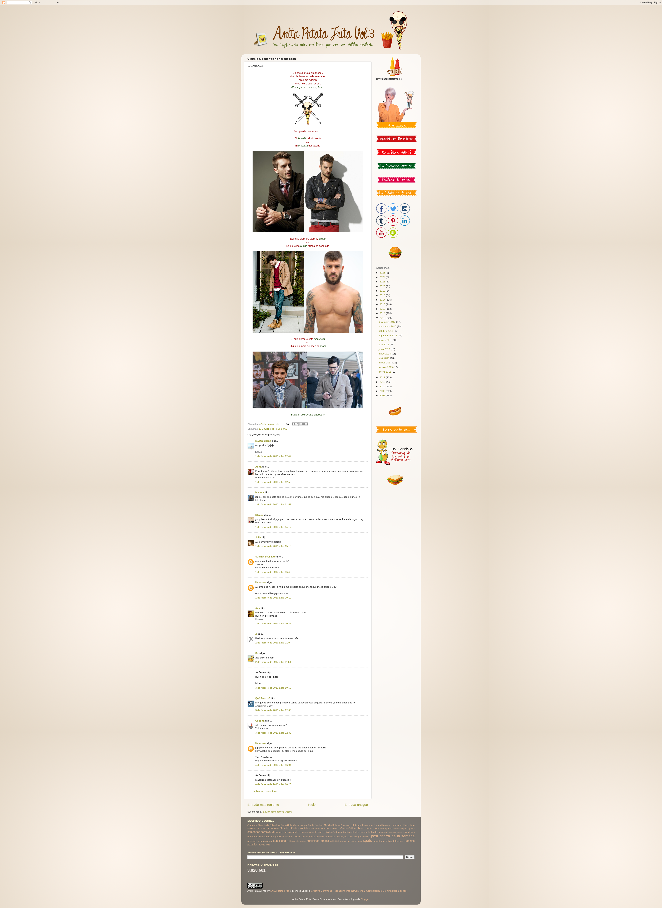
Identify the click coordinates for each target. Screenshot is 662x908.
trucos (261, 844)
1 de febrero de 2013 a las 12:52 (273, 482)
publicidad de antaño (296, 841)
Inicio (312, 804)
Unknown (261, 582)
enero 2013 (385, 372)
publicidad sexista (338, 841)
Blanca (259, 515)
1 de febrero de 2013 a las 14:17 (273, 527)
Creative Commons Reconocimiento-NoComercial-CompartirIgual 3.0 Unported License (359, 891)
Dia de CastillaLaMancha (320, 825)
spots (367, 840)
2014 (383, 313)
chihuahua (277, 832)
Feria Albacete (382, 825)
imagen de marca (395, 832)
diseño (346, 832)
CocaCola (286, 825)
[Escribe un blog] (297, 424)
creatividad (316, 832)
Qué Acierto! (262, 698)
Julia (258, 537)
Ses (257, 653)
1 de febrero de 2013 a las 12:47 (273, 456)
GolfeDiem (396, 825)
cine (285, 832)
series (350, 841)
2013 (383, 318)
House (406, 825)
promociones (265, 841)
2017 (383, 299)
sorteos (358, 841)
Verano (344, 828)
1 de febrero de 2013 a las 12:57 (273, 504)
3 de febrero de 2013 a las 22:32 (273, 733)
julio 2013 (384, 344)
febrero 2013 (386, 367)
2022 (383, 277)
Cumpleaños (300, 825)
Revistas (315, 828)
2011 (382, 382)
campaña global (407, 829)
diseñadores (335, 832)
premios (251, 841)
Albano (260, 825)
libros (406, 832)
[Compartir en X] (300, 424)
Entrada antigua (356, 804)
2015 (383, 309)
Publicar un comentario (264, 791)
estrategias (356, 832)
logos (412, 832)
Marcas (275, 828)
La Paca (261, 829)
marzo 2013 (385, 362)
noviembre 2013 (388, 326)
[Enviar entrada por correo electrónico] (287, 424)
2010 (383, 386)
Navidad (285, 828)
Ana (257, 608)
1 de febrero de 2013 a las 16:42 (273, 572)
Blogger (365, 899)
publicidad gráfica (318, 840)
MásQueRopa (263, 441)
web (268, 844)
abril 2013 (384, 358)
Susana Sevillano (265, 556)
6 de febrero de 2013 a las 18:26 (273, 784)
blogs (396, 828)
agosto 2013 (386, 340)
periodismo (365, 836)
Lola (267, 828)
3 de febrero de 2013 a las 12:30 (273, 710)
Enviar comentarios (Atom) (277, 811)
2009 (383, 391)
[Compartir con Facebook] (303, 424)
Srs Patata (334, 829)
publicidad (279, 840)
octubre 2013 (386, 331)
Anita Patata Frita (272, 825)
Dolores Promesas (341, 825)
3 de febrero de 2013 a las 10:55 (273, 688)
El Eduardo (356, 825)
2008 (383, 395)
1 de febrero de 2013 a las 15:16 (273, 546)
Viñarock (370, 829)
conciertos (293, 832)
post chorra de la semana (393, 836)
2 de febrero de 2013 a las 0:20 (272, 642)
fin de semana (379, 832)
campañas (253, 831)
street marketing (383, 841)
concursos (305, 832)
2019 (383, 291)
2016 (383, 304)
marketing (252, 836)
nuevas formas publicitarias (314, 836)
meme (288, 836)
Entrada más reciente (263, 804)
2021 (383, 281)
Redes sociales (300, 828)
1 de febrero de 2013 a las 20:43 (273, 623)
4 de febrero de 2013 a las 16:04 (273, 765)
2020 (383, 286)
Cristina (259, 720)
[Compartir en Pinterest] (306, 424)
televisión (398, 841)
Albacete (252, 825)
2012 (383, 377)
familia (366, 832)
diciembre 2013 (387, 322)
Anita (258, 466)
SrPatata (325, 829)
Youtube (379, 828)
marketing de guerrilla (271, 836)
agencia (388, 829)
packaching (353, 836)
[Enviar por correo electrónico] (293, 424)
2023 (383, 272)
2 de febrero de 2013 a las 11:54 (273, 662)
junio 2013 (385, 349)
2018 (383, 295)
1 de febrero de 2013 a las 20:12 (273, 597)
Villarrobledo (357, 828)
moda (296, 836)
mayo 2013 (385, 353)
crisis (325, 832)
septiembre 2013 (388, 335)
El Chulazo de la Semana (273, 429)
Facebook (367, 825)
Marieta (259, 492)
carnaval (266, 831)
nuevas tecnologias (337, 836)
